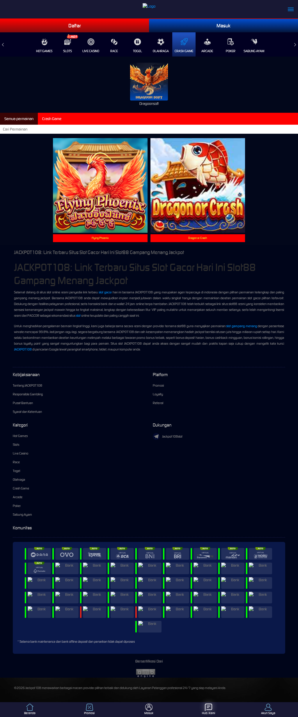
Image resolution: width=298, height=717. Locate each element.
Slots (67, 51)
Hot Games (44, 51)
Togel (137, 51)
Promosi (158, 385)
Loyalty (158, 394)
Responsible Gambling (28, 394)
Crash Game (184, 51)
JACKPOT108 (23, 349)
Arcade (207, 51)
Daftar (74, 25)
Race (114, 51)
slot (78, 315)
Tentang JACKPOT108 (27, 385)
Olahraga (161, 51)
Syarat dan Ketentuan (27, 412)
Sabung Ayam (254, 51)
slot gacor (105, 292)
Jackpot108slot (172, 436)
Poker (230, 51)
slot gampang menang (241, 326)
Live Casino (90, 51)
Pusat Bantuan (23, 403)
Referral (158, 403)
